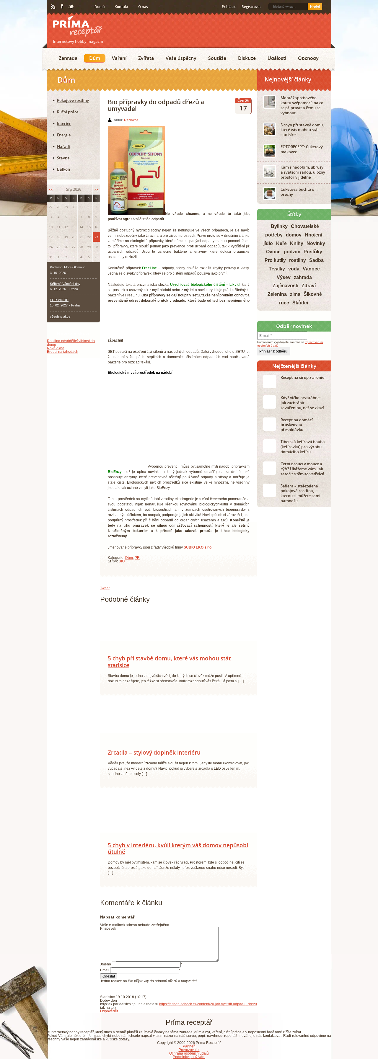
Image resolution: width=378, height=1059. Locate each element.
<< (51, 189)
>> (96, 189)
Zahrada (68, 58)
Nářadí (63, 146)
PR (137, 558)
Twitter (71, 6)
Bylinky (279, 226)
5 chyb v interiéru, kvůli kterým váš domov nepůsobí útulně (178, 851)
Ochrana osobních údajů (189, 1056)
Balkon (63, 169)
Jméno (105, 967)
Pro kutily (275, 260)
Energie (64, 135)
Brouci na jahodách (62, 352)
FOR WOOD (59, 300)
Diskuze (247, 58)
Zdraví (309, 285)
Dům (94, 58)
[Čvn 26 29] (126, 750)
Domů (99, 6)
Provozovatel (189, 1053)
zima (295, 294)
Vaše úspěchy (181, 58)
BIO (122, 561)
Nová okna (55, 348)
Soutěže (217, 58)
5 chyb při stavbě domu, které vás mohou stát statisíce (169, 664)
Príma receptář (77, 26)
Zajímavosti (285, 285)
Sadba (316, 260)
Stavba (63, 158)
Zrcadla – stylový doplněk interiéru (154, 755)
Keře (281, 243)
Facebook (62, 6)
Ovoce (273, 251)
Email (104, 973)
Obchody (308, 58)
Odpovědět (109, 1014)
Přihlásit (229, 6)
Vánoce (311, 268)
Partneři (189, 1049)
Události (277, 58)
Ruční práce (67, 112)
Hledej (315, 6)
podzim (292, 251)
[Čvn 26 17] (126, 843)
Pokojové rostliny (73, 100)
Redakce (131, 120)
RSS (53, 6)
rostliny (297, 260)
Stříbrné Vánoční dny (65, 283)
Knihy (296, 243)
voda (293, 268)
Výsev (284, 277)
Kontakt (121, 6)
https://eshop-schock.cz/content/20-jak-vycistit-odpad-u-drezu (208, 1007)
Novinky (316, 243)
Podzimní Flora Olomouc (67, 267)
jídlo (268, 243)
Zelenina (277, 294)
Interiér (64, 123)
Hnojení (313, 234)
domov (294, 234)
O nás (143, 6)
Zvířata (146, 58)
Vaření (119, 58)
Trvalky (277, 268)
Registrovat (251, 6)
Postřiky (313, 251)
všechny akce (60, 316)
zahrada (303, 277)
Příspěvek (108, 931)
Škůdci (300, 302)
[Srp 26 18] (126, 656)
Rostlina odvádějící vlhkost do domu (71, 343)
